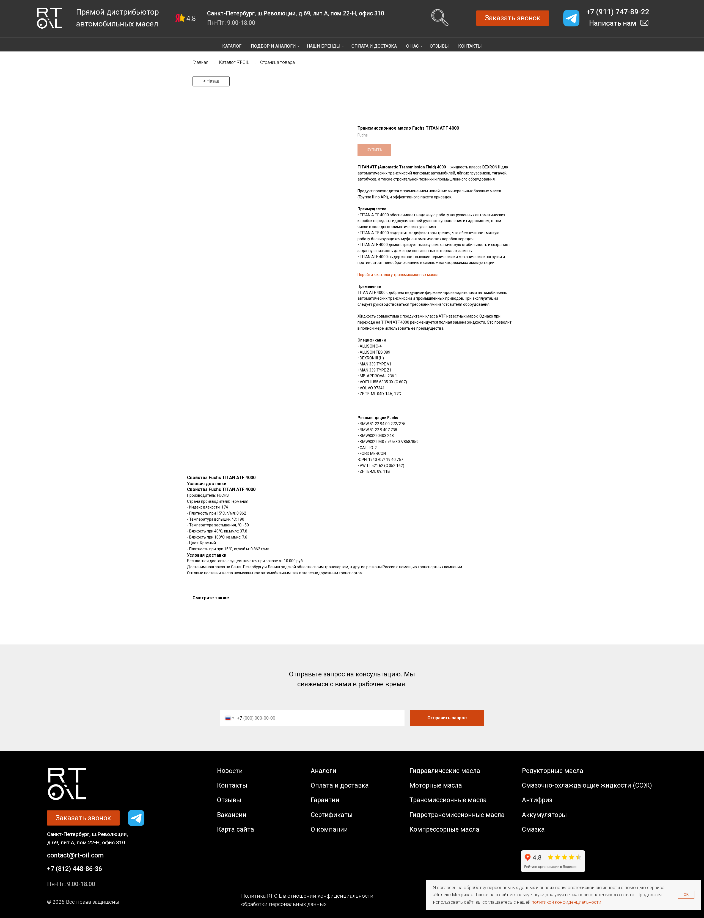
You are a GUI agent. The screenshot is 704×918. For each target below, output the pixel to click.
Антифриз (537, 800)
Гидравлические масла (444, 771)
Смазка (533, 829)
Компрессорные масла (444, 829)
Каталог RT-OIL (234, 62)
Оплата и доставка (340, 785)
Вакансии (231, 815)
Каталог (231, 46)
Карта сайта (235, 829)
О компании (329, 829)
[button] (512, 18)
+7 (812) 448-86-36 (74, 869)
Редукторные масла (552, 771)
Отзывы (439, 46)
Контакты (470, 46)
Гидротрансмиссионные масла (457, 815)
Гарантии (325, 800)
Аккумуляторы (544, 815)
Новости (230, 771)
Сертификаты (332, 815)
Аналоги (323, 771)
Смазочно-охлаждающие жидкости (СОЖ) (587, 785)
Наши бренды (323, 46)
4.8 (191, 18)
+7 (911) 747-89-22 (617, 12)
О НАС (412, 46)
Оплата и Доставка (374, 46)
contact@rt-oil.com (75, 855)
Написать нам (612, 23)
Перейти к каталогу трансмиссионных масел (398, 274)
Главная (200, 62)
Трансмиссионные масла (448, 800)
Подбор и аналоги (273, 46)
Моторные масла (435, 785)
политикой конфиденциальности (566, 902)
